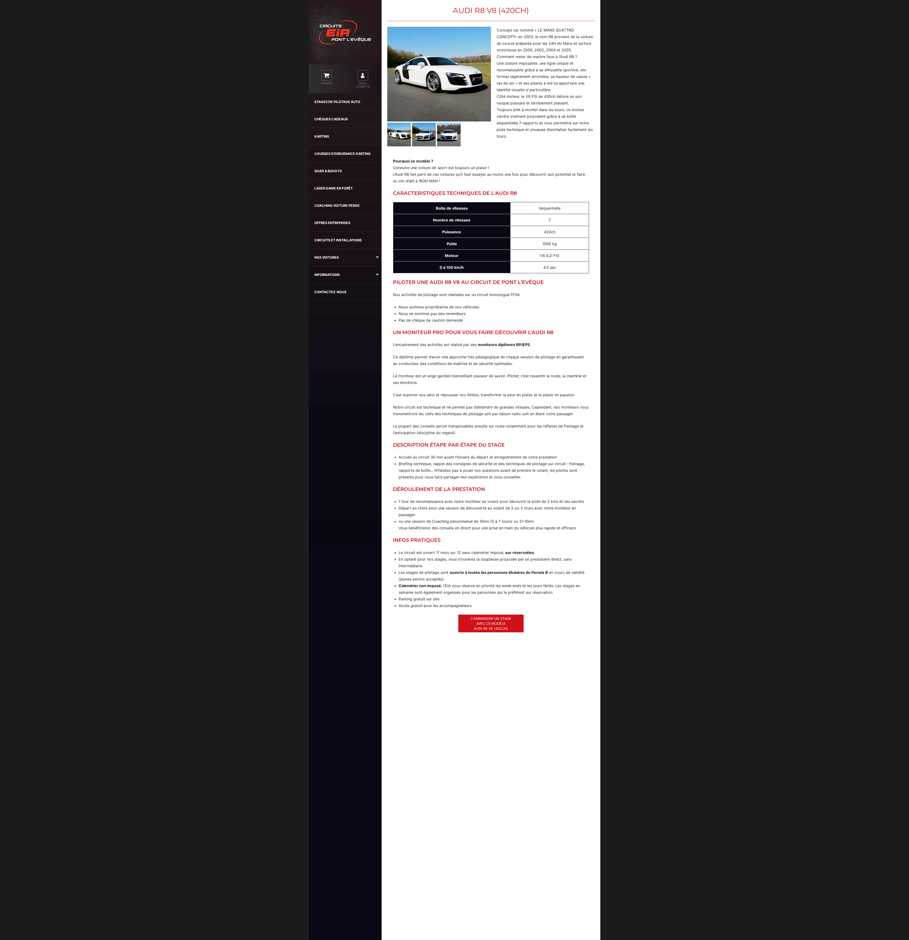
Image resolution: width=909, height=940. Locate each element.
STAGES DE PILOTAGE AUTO (337, 102)
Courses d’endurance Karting (342, 154)
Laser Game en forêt (333, 188)
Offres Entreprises (332, 223)
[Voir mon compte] (363, 75)
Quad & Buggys (328, 171)
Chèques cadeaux (331, 119)
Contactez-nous (330, 292)
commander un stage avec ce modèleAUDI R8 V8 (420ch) (491, 623)
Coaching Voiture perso (337, 205)
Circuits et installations (338, 240)
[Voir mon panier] (326, 75)
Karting (321, 136)
